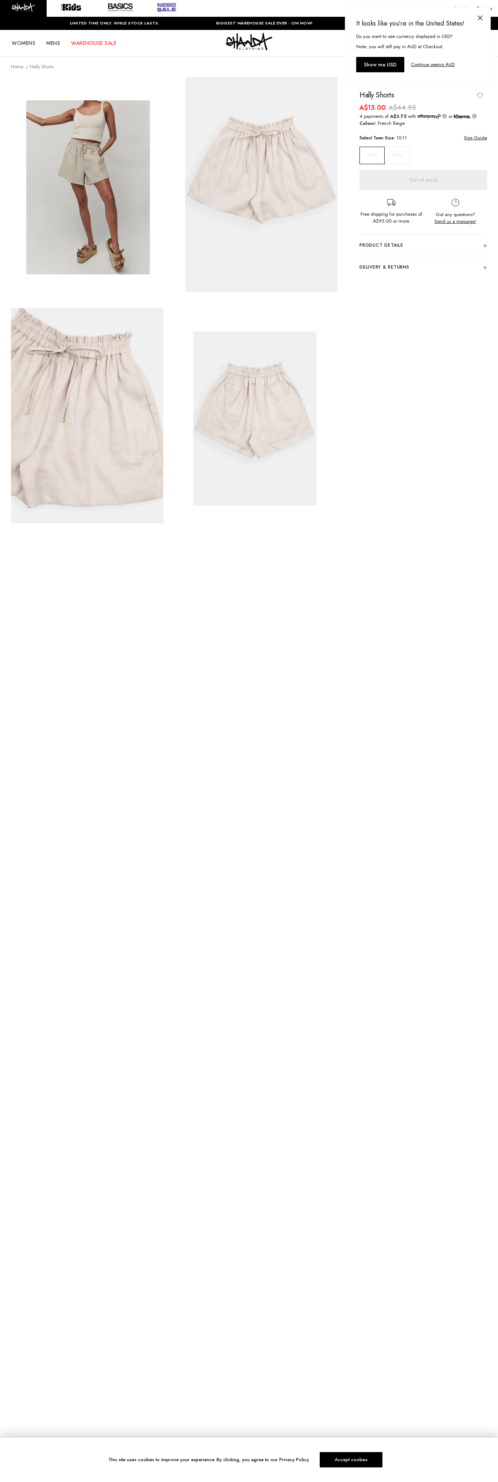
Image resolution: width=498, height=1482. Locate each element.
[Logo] (249, 48)
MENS (53, 43)
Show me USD (380, 64)
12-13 (397, 155)
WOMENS (23, 43)
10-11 (372, 155)
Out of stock (423, 180)
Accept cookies (351, 1459)
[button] (23, 8)
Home (17, 66)
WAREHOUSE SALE (93, 43)
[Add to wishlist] (479, 95)
